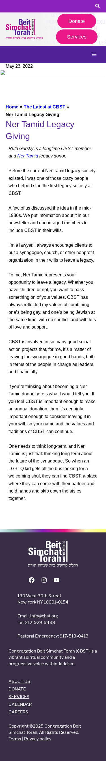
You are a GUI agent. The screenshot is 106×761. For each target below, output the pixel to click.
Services (76, 37)
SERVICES (18, 696)
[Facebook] (31, 582)
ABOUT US (19, 681)
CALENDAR (20, 704)
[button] (97, 7)
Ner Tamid (27, 156)
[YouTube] (56, 582)
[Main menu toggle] (94, 54)
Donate (76, 21)
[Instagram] (44, 582)
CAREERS (18, 712)
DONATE (17, 689)
